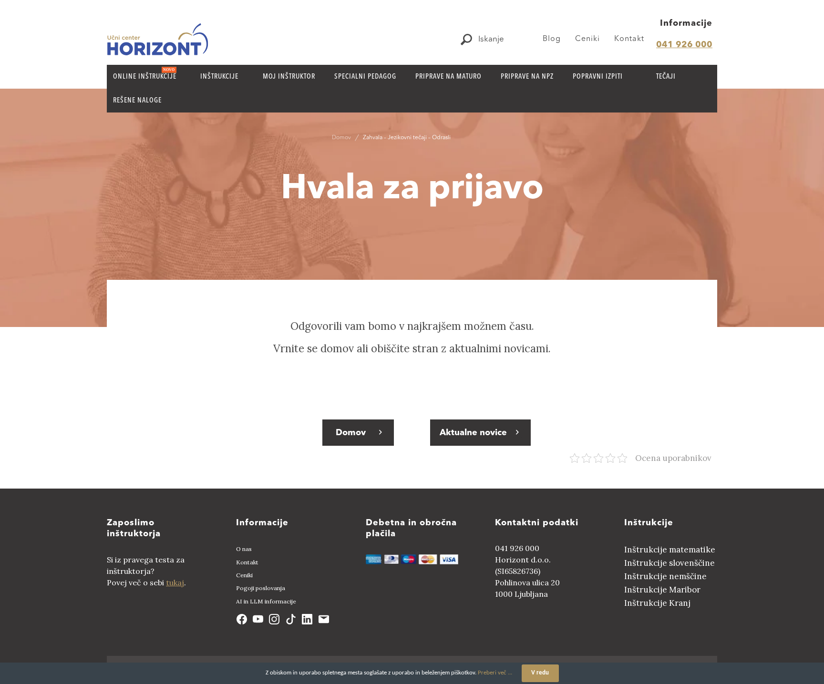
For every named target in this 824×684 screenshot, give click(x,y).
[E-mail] (323, 619)
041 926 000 (684, 45)
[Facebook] (241, 619)
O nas (244, 548)
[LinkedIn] (307, 619)
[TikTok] (291, 619)
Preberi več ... (495, 673)
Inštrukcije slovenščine (669, 563)
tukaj (175, 582)
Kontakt (629, 39)
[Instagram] (274, 619)
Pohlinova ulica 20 (527, 582)
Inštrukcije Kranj (657, 603)
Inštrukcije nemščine (665, 576)
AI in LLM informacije (266, 601)
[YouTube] (258, 619)
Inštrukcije (648, 523)
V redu (540, 673)
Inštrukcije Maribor (662, 589)
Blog (552, 39)
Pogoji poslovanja (260, 588)
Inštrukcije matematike (669, 549)
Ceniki (587, 39)
